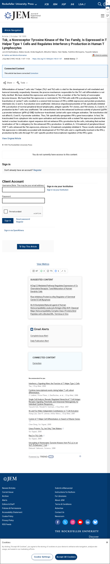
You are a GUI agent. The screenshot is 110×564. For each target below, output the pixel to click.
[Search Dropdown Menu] (100, 4)
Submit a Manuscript (64, 488)
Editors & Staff (8, 504)
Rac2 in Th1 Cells (36, 436)
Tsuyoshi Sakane (91, 52)
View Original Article (11, 138)
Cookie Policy (7, 516)
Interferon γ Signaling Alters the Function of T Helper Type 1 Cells (54, 383)
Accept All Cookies (66, 557)
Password (6, 196)
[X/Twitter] (65, 522)
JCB (47, 4)
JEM (55, 4)
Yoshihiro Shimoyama (76, 52)
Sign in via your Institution (57, 190)
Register (37, 170)
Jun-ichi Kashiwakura (10, 52)
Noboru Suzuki (24, 52)
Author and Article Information (15, 55)
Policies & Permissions (11, 508)
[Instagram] (72, 522)
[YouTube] (80, 522)
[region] (55, 551)
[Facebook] (57, 522)
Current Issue (7, 492)
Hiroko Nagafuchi (36, 52)
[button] (9, 83)
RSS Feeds (6, 524)
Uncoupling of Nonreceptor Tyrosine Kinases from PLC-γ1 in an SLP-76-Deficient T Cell (53, 444)
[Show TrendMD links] (80, 456)
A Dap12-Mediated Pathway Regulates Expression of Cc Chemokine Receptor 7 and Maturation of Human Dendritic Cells (54, 289)
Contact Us (59, 512)
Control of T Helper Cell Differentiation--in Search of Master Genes (54, 419)
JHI (72, 4)
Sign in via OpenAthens (14, 230)
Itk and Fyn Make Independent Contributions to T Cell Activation (53, 411)
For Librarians (60, 496)
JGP (64, 4)
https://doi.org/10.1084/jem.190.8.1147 (47, 59)
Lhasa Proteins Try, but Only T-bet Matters (45, 429)
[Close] (107, 542)
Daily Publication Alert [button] (39, 341)
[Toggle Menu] (103, 16)
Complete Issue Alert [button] (39, 336)
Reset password (23, 219)
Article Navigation (13, 30)
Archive (5, 496)
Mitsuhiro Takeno (50, 52)
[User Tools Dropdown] (105, 4)
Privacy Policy (8, 520)
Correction (34, 73)
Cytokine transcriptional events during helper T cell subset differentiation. (51, 391)
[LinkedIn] (87, 522)
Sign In (8, 220)
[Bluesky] (95, 522)
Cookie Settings (42, 557)
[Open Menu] (20, 4)
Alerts (4, 500)
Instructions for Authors (65, 492)
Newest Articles (8, 488)
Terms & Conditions (63, 504)
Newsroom (59, 516)
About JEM (59, 500)
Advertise (59, 508)
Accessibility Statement (12, 512)
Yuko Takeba (62, 52)
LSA (81, 4)
